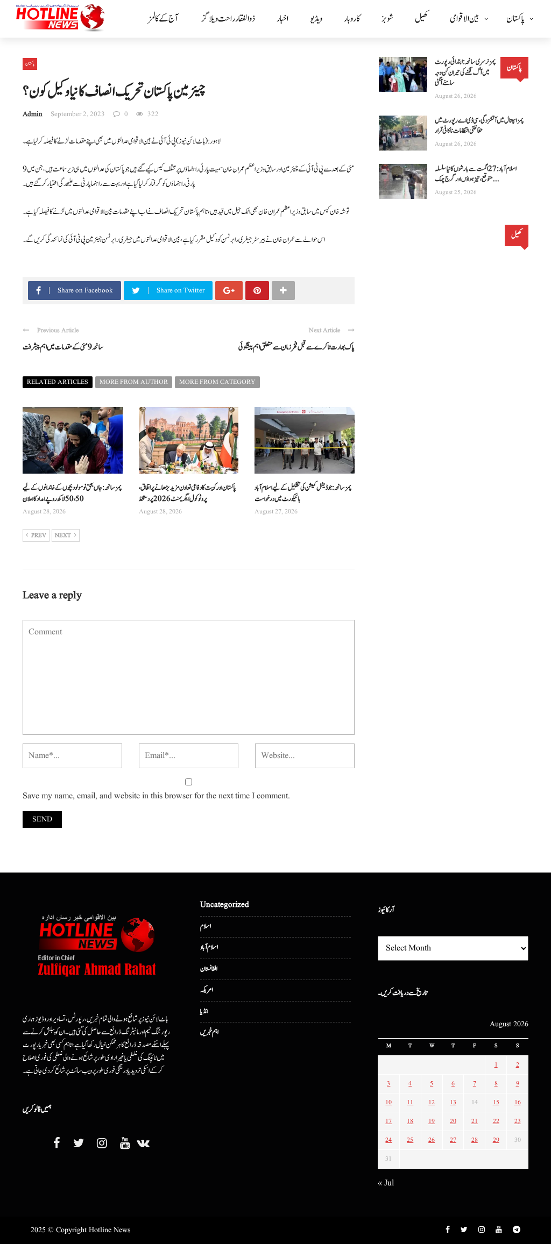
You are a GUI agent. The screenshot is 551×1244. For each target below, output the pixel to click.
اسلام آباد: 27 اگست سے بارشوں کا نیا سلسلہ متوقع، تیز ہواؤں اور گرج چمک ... (476, 174)
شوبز (387, 18)
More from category (217, 382)
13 (453, 1102)
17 (388, 1121)
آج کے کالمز (163, 18)
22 (496, 1121)
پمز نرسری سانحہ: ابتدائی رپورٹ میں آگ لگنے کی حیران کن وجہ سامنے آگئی (465, 72)
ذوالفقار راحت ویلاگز (228, 18)
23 (517, 1121)
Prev (38, 535)
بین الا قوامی (464, 18)
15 (496, 1102)
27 (453, 1140)
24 (388, 1140)
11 (410, 1102)
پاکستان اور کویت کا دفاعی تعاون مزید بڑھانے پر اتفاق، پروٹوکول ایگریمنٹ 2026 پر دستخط (187, 493)
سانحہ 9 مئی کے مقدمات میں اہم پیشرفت (63, 347)
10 (388, 1102)
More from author (134, 382)
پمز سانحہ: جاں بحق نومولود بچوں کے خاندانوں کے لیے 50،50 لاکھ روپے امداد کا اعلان (72, 493)
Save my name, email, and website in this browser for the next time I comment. (156, 796)
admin (33, 114)
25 (410, 1140)
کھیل (421, 18)
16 (517, 1102)
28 (474, 1140)
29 (496, 1140)
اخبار (282, 18)
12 (431, 1102)
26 (431, 1140)
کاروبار (352, 18)
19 (431, 1121)
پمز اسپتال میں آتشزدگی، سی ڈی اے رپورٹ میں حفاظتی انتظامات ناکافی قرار (479, 126)
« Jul (386, 1183)
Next (63, 535)
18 (410, 1121)
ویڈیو (316, 18)
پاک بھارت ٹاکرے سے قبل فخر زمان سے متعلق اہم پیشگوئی (296, 347)
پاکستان (515, 18)
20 (453, 1121)
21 (474, 1121)
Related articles (57, 382)
